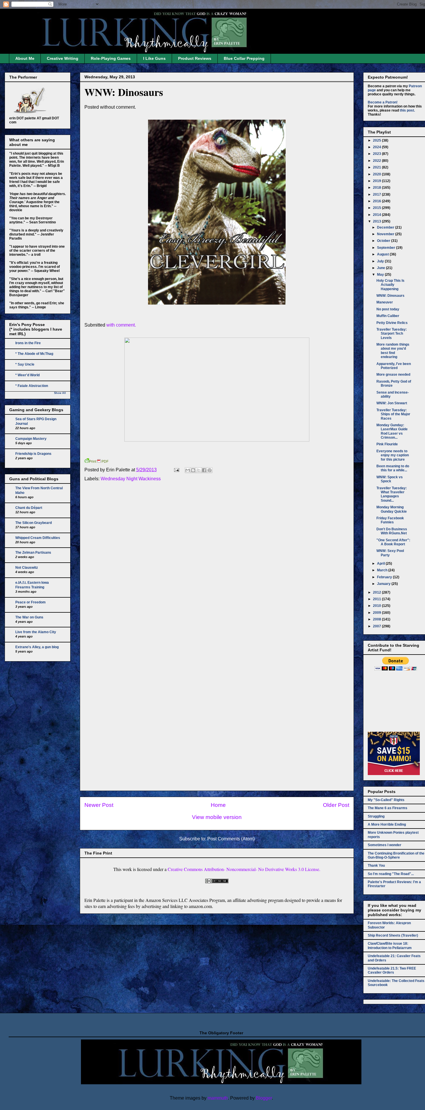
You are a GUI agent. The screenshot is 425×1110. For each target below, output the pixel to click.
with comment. (121, 325)
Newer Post (98, 805)
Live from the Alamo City (35, 632)
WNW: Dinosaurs (123, 91)
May (381, 275)
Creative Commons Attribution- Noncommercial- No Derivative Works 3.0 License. (244, 869)
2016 (377, 201)
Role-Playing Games (111, 58)
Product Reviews (194, 58)
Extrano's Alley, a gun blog (37, 647)
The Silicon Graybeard (33, 523)
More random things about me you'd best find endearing (392, 350)
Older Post (336, 805)
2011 (377, 599)
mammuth (218, 1098)
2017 (377, 194)
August (383, 254)
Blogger (264, 1098)
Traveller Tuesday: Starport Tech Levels (391, 333)
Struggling (376, 816)
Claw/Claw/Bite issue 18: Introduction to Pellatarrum (390, 946)
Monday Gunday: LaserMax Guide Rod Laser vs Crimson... (392, 431)
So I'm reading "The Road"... (391, 874)
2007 (377, 626)
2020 (377, 174)
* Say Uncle (24, 364)
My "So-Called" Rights (386, 800)
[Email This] (188, 470)
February (385, 577)
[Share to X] (199, 470)
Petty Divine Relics (392, 323)
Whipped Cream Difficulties (37, 538)
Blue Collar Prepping (244, 58)
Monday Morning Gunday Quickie (391, 509)
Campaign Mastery (31, 439)
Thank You (376, 865)
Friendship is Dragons (33, 454)
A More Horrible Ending (387, 824)
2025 (377, 140)
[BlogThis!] (193, 470)
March (382, 570)
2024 (377, 147)
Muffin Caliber (387, 316)
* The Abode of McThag (34, 354)
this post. (407, 110)
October (384, 241)
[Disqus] (216, 564)
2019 (377, 181)
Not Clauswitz (26, 568)
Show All (60, 393)
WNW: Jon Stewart (391, 403)
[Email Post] (176, 469)
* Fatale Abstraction (31, 386)
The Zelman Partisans (33, 553)
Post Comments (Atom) (231, 838)
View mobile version (217, 817)
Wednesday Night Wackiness (131, 478)
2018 (377, 188)
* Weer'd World (27, 375)
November (386, 234)
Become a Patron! (383, 102)
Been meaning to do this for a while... (392, 468)
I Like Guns (154, 58)
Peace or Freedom (30, 602)
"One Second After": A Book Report (393, 542)
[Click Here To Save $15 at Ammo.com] (394, 774)
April (381, 564)
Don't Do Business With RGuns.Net (391, 531)
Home (218, 805)
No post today (387, 309)
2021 (377, 167)
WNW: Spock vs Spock (389, 479)
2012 (377, 592)
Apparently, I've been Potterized (393, 366)
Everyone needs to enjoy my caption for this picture (392, 455)
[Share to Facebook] (204, 470)
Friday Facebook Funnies (390, 520)
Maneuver (384, 302)
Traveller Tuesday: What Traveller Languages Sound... (391, 494)
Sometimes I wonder (384, 845)
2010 (377, 606)
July (381, 261)
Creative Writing (62, 58)
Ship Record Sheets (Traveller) (393, 935)
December (386, 227)
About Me (24, 58)
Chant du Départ (28, 508)
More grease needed (393, 375)
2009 (377, 613)
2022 (377, 161)
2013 (377, 221)
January (384, 584)
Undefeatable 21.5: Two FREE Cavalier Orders (392, 970)
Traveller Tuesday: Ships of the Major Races (393, 414)
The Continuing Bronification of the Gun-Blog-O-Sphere (396, 855)
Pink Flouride (387, 444)
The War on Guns (29, 617)
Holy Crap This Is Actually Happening (390, 285)
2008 (377, 619)
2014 (377, 215)
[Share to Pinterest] (209, 470)
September (386, 248)
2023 (377, 154)
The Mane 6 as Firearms (387, 808)
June (381, 268)
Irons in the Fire (28, 343)
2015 (377, 208)
